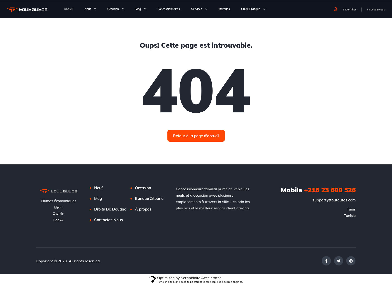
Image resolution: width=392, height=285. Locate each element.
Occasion (113, 9)
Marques (224, 9)
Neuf (88, 9)
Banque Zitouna (149, 198)
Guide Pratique (250, 9)
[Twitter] (338, 260)
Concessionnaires (168, 9)
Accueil (68, 9)
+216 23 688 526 (318, 190)
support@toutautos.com (334, 200)
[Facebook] (326, 260)
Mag (138, 9)
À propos (143, 209)
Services (196, 9)
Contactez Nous (108, 219)
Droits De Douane (110, 209)
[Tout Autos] (27, 9)
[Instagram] (350, 260)
